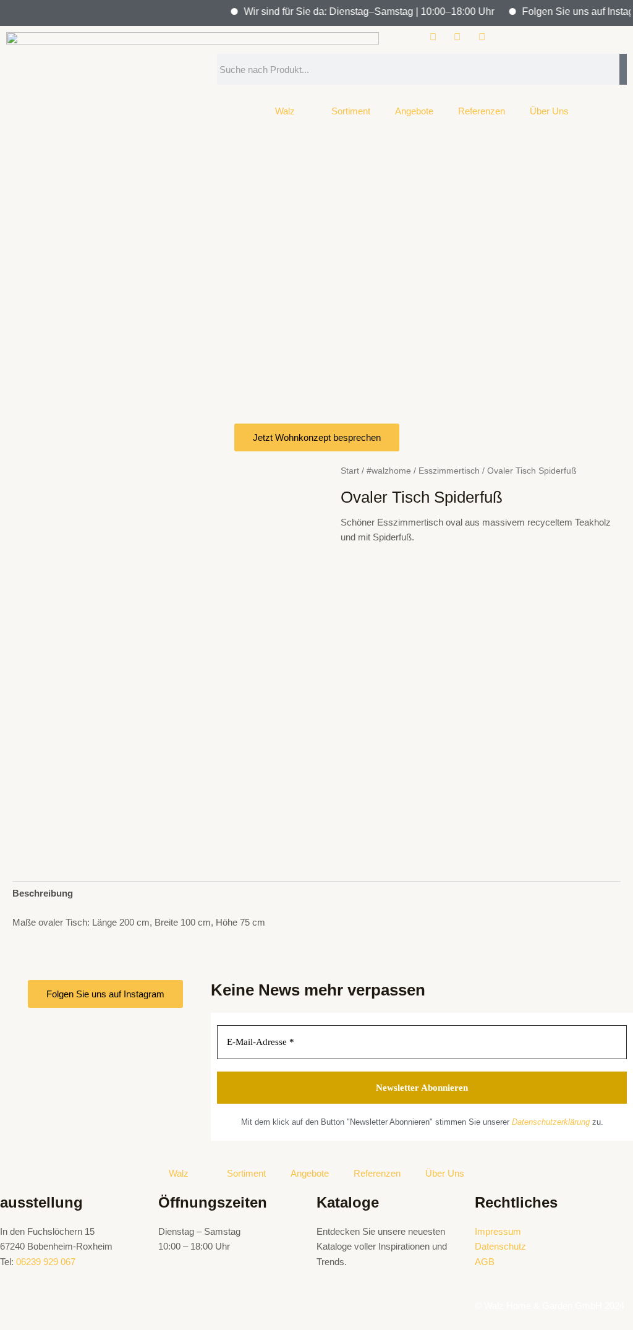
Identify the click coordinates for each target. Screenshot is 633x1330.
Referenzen (481, 111)
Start (350, 470)
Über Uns (549, 111)
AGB (485, 1261)
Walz (285, 111)
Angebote (414, 111)
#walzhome (389, 470)
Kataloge (347, 1202)
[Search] (623, 69)
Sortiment (350, 111)
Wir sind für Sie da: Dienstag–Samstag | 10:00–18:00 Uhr (357, 11)
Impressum (498, 1231)
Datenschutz (500, 1246)
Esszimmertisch (449, 470)
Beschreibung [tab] (42, 893)
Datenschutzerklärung (551, 1122)
